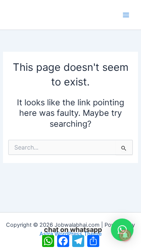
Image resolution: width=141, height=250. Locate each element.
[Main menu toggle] (125, 14)
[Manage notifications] (125, 235)
